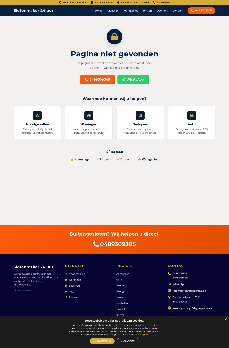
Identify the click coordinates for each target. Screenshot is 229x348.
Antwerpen (122, 274)
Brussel (120, 285)
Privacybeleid (144, 334)
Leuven (120, 297)
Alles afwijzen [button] (128, 341)
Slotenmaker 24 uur (33, 10)
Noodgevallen (77, 274)
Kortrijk (120, 315)
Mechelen (122, 303)
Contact (178, 10)
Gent (119, 279)
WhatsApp (135, 79)
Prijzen (147, 10)
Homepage (82, 159)
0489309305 (163, 2)
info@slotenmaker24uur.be (189, 290)
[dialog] (114, 332)
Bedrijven (74, 285)
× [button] (225, 319)
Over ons (162, 10)
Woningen (75, 279)
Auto (71, 291)
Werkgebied (131, 10)
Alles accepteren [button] (102, 341)
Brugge (120, 291)
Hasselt (120, 309)
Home (99, 10)
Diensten (113, 10)
